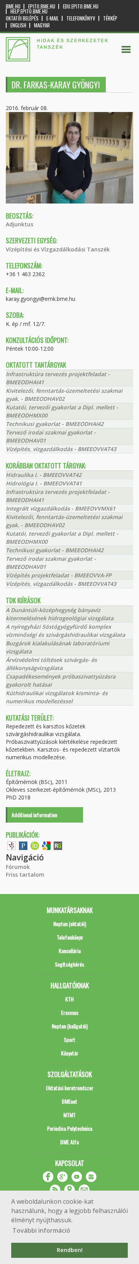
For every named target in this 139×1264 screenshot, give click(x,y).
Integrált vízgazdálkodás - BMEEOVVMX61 (60, 508)
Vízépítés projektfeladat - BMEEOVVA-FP (59, 575)
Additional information (34, 815)
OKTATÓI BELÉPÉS (22, 18)
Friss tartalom (25, 874)
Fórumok (18, 866)
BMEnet (69, 1101)
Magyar (42, 25)
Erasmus (69, 1012)
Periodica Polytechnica (69, 1128)
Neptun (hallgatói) (70, 1026)
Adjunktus (19, 224)
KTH (69, 999)
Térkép (110, 18)
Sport (69, 1039)
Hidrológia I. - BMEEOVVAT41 (44, 483)
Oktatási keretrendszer (69, 1088)
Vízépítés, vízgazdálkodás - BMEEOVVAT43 (61, 449)
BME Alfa (69, 1142)
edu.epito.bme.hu (80, 6)
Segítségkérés (69, 964)
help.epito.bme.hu (28, 11)
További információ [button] (41, 1230)
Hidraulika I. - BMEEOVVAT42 (43, 474)
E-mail (52, 18)
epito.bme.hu (41, 6)
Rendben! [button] (70, 1250)
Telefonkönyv (80, 18)
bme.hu (13, 6)
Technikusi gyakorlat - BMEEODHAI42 (54, 424)
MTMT (69, 1115)
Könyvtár (69, 1053)
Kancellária (70, 951)
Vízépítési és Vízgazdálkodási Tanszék (58, 249)
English (18, 25)
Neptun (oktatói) (69, 924)
